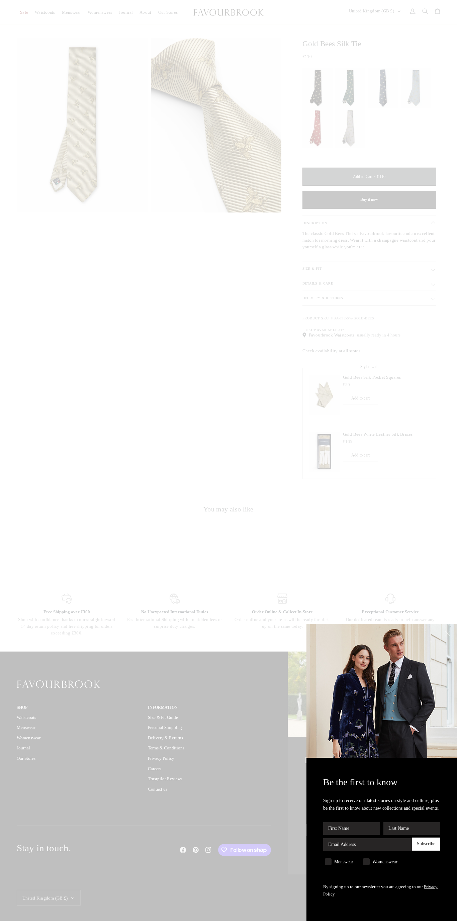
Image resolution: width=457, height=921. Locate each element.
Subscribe (426, 844)
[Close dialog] (448, 633)
